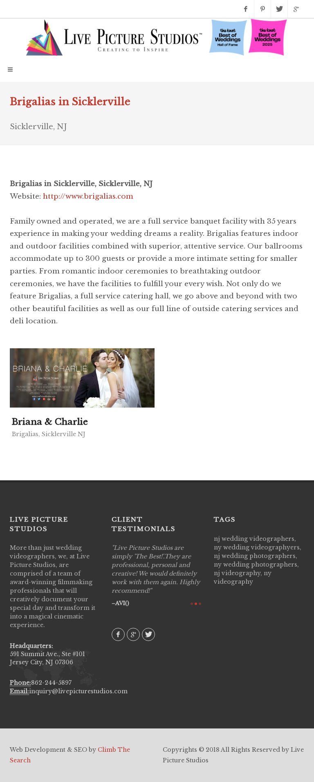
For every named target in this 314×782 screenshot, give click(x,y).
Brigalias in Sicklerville (70, 102)
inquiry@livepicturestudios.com (78, 691)
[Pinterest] (262, 9)
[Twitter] (279, 9)
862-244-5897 (51, 682)
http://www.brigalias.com (88, 196)
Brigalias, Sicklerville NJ (48, 434)
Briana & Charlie (50, 422)
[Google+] (296, 9)
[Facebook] (246, 9)
